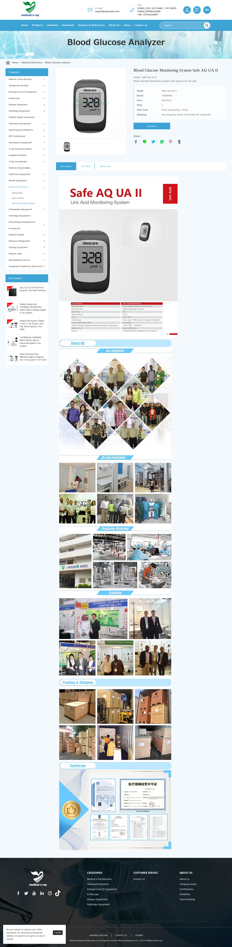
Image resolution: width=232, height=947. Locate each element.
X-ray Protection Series (20, 149)
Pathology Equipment (19, 111)
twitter (153, 141)
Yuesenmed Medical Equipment (86, 921)
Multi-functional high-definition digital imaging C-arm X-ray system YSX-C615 (33, 357)
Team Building (187, 899)
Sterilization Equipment (20, 142)
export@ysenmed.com (107, 11)
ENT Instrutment (17, 136)
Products (37, 25)
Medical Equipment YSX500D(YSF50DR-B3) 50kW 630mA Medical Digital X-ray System (33, 308)
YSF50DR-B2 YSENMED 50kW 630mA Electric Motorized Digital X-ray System (30, 341)
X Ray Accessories (18, 161)
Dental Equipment (18, 180)
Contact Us (139, 879)
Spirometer (17, 193)
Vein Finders (18, 198)
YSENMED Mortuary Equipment (192, 921)
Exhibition (185, 894)
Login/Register (187, 10)
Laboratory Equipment (20, 123)
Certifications (186, 889)
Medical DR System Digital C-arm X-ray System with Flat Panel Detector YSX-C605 (32, 325)
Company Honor (188, 884)
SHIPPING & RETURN (98, 935)
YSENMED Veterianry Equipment (122, 921)
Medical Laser (15, 253)
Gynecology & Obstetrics (21, 130)
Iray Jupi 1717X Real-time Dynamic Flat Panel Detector (33, 289)
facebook (136, 141)
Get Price (151, 126)
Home (24, 25)
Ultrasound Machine (18, 85)
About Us (114, 25)
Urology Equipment (18, 247)
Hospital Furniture (17, 155)
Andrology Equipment (19, 215)
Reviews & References (91, 25)
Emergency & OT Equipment (23, 92)
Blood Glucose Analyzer (58, 62)
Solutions (52, 25)
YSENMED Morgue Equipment (158, 921)
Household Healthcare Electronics (25, 266)
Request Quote (197, 10)
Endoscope (14, 98)
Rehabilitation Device (19, 260)
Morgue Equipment (18, 104)
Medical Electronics (31, 62)
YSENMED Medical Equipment (39, 921)
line (144, 141)
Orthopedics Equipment (20, 209)
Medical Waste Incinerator (22, 117)
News (127, 25)
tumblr (179, 141)
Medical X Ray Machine (20, 79)
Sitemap (139, 935)
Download (68, 25)
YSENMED (62, 921)
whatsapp (162, 141)
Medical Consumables (19, 168)
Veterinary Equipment (19, 174)
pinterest (170, 141)
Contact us (140, 25)
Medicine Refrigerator (19, 241)
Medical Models (16, 234)
